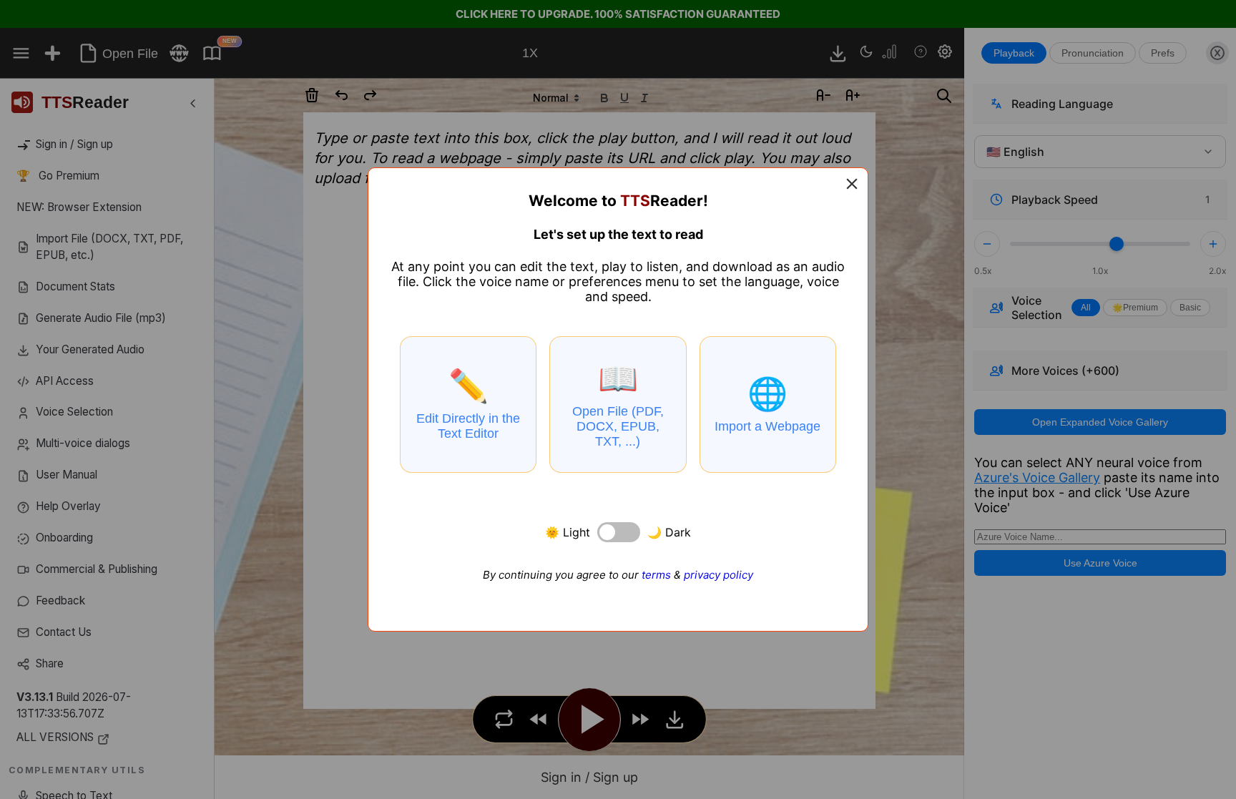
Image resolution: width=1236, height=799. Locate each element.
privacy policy (718, 575)
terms (656, 575)
